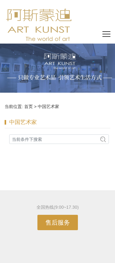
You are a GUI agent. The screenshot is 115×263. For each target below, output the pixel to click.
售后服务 (57, 222)
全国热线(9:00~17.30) (57, 207)
